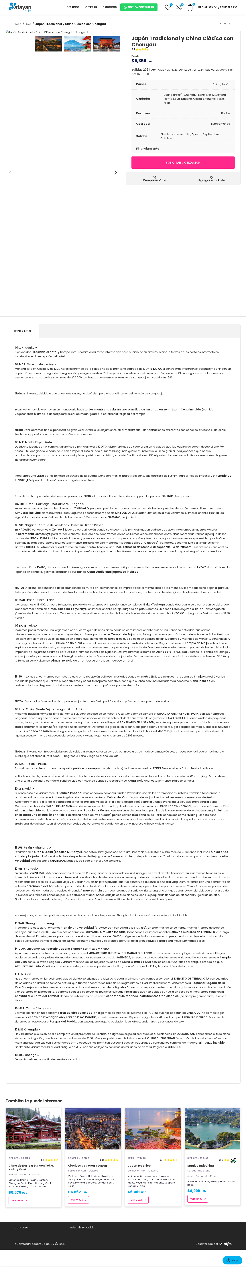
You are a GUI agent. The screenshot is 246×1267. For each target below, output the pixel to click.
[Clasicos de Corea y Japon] (93, 1130)
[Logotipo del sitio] (20, 7)
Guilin (24, 1183)
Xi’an (31, 1186)
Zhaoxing (41, 1186)
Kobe (87, 1179)
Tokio (24, 1186)
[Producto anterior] (221, 24)
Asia (28, 24)
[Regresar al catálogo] (225, 24)
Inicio (18, 24)
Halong (214, 1181)
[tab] (22, 331)
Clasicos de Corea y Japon (87, 1165)
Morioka (80, 1182)
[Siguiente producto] (229, 24)
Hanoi (223, 1181)
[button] (10, 172)
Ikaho (144, 1179)
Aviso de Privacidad (83, 1227)
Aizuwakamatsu (148, 1176)
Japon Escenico (139, 1165)
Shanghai (14, 1186)
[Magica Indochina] (212, 1130)
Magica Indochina (200, 1165)
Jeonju (72, 1179)
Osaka (49, 1183)
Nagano (158, 1182)
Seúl (109, 1182)
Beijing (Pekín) (28, 1180)
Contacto (21, 1227)
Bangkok (204, 1181)
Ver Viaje (17, 1200)
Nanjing (39, 1183)
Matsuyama (99, 1179)
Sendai (102, 1182)
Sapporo (91, 1182)
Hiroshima (107, 1176)
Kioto (31, 1183)
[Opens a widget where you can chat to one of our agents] (232, 1260)
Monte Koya (135, 1182)
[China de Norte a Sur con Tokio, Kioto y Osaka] (34, 1130)
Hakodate (94, 1176)
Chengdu (14, 1183)
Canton (42, 1180)
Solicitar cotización (183, 162)
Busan (83, 1176)
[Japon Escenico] (153, 1130)
